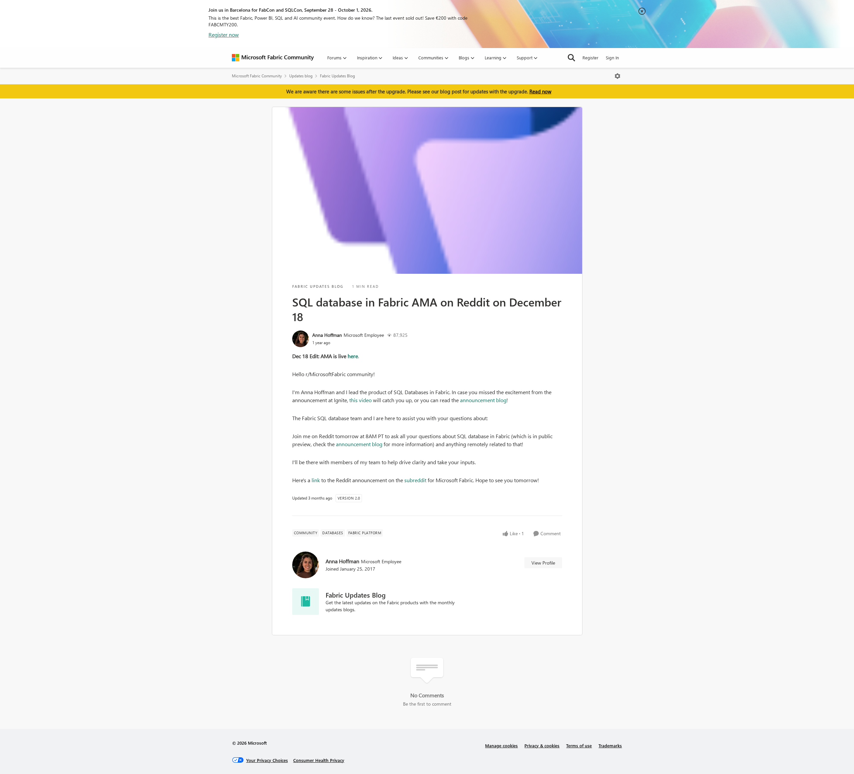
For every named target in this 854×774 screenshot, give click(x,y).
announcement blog (483, 400)
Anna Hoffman (327, 335)
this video (360, 400)
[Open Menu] (617, 76)
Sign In (612, 57)
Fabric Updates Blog (337, 75)
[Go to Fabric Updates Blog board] (305, 601)
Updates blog (301, 75)
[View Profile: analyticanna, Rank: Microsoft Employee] (300, 338)
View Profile (543, 563)
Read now (540, 91)
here (353, 355)
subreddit (415, 480)
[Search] (571, 58)
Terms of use (579, 745)
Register (590, 57)
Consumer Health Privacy (318, 760)
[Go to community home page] (273, 57)
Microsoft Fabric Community (257, 75)
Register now (223, 34)
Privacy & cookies (541, 745)
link (316, 480)
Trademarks (610, 745)
